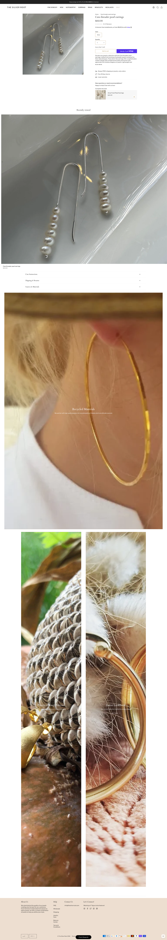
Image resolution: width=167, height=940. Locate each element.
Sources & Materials (32, 287)
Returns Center (55, 921)
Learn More (50, 713)
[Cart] (162, 7)
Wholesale (56, 909)
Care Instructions (31, 274)
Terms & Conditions (56, 926)
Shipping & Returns (32, 280)
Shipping (56, 912)
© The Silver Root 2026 (63, 936)
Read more (98, 64)
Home (97, 14)
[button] (71, 7)
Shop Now (115, 713)
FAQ (54, 905)
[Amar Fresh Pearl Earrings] (100, 94)
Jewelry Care (55, 916)
